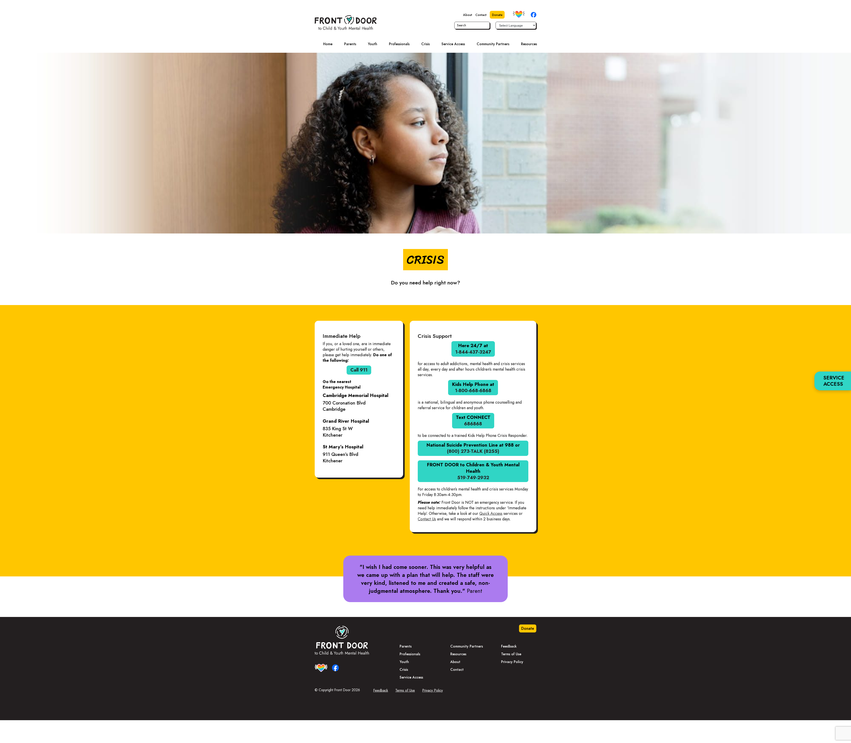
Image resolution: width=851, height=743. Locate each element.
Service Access (453, 44)
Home (327, 44)
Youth (372, 44)
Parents (350, 44)
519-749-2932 (473, 477)
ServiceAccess (833, 381)
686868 (473, 423)
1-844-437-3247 (473, 352)
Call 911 (358, 370)
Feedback (509, 646)
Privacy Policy (512, 661)
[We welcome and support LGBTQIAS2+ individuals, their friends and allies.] (518, 14)
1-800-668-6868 (473, 390)
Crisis (425, 44)
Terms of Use (511, 654)
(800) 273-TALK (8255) (473, 451)
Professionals (399, 44)
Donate (497, 15)
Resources (529, 44)
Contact (480, 15)
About (467, 15)
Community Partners (493, 44)
